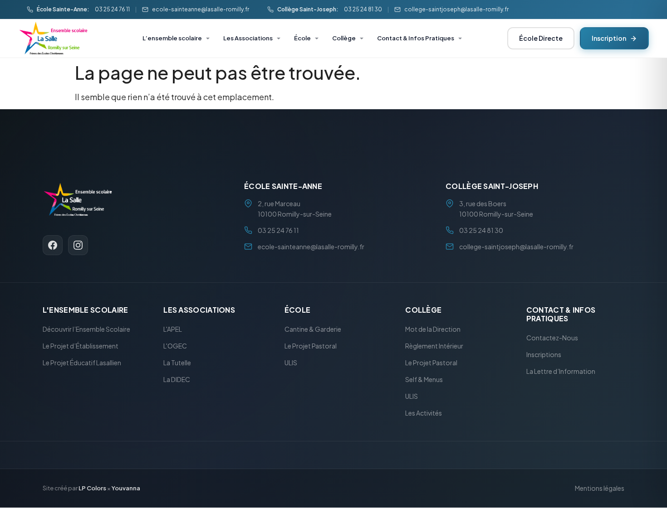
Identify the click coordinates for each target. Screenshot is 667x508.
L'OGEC (175, 346)
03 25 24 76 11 (112, 9)
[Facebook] (53, 245)
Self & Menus (424, 380)
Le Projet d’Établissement (80, 346)
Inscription (609, 38)
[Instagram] (78, 245)
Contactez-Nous (552, 338)
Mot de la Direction (433, 329)
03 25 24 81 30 (363, 9)
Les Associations (248, 38)
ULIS (290, 363)
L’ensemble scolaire (172, 38)
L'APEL (172, 329)
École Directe (541, 38)
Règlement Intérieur (434, 346)
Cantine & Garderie (312, 329)
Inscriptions (543, 355)
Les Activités (423, 413)
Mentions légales (599, 488)
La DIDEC (176, 380)
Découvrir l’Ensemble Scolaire (86, 329)
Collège (344, 38)
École (302, 38)
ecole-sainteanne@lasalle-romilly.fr (200, 9)
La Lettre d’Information (560, 372)
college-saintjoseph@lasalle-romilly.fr (456, 9)
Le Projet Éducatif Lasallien (82, 363)
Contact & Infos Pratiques (415, 38)
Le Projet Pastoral (310, 346)
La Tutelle (177, 363)
